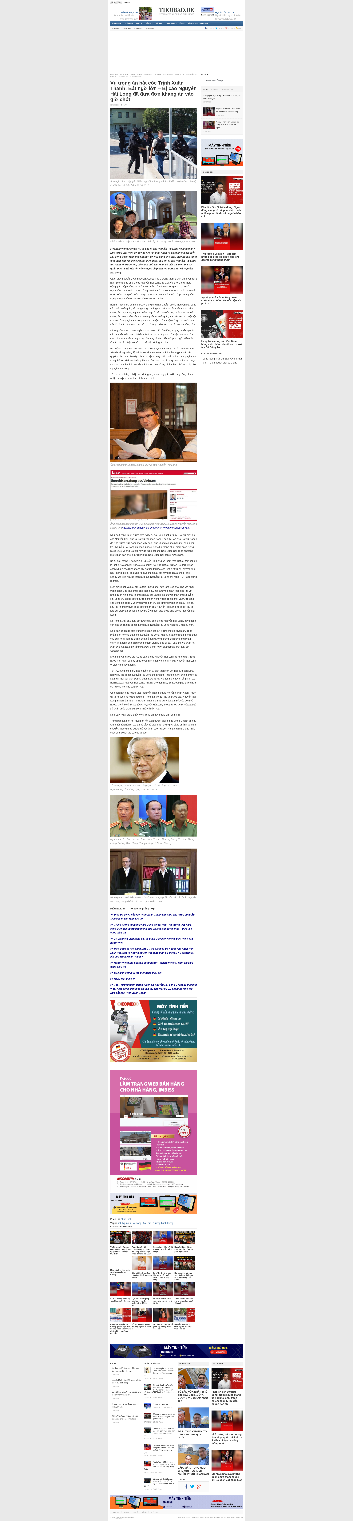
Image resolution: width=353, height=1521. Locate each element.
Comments (224, 89)
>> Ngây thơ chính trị (123, 979)
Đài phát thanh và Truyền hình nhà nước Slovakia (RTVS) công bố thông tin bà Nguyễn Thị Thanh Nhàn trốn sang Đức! (159, 1390)
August (124, 74)
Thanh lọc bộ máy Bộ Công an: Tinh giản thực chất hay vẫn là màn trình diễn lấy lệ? (159, 1432)
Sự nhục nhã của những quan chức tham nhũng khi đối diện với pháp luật (221, 300)
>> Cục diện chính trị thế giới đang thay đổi (135, 972)
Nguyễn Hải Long (131, 1223)
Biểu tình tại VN (129, 12)
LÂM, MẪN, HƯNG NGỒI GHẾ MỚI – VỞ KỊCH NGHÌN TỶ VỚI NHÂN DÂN (193, 1470)
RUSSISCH (138, 28)
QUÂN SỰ (154, 1512)
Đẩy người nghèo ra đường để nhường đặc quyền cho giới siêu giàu (164, 1416)
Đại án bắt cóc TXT (225, 12)
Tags (232, 89)
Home (112, 74)
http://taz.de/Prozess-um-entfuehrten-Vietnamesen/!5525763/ (155, 527)
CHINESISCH (150, 28)
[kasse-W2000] (153, 1191)
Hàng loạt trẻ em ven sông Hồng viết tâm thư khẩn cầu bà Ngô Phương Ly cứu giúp (159, 1448)
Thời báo (118, 1517)
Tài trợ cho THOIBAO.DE (198, 23)
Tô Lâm (147, 1223)
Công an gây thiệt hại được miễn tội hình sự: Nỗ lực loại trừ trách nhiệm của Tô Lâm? (159, 1482)
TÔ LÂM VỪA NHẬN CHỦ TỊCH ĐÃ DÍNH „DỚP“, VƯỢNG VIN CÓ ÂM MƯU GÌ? (193, 1396)
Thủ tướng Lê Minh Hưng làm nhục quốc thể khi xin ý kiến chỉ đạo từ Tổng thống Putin (220, 256)
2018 (117, 74)
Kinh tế (139, 23)
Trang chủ (116, 23)
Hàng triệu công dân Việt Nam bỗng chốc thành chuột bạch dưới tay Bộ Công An (221, 344)
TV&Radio (171, 23)
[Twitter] (193, 1487)
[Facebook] (187, 1487)
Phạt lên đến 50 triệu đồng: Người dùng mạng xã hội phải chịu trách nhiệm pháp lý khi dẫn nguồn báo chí (221, 212)
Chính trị (129, 23)
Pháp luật (159, 23)
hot (119, 1223)
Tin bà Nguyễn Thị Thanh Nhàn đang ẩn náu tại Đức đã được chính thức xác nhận (159, 1372)
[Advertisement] (176, 52)
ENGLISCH (116, 28)
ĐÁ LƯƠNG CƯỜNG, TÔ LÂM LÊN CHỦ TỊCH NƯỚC (192, 1434)
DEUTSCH (127, 28)
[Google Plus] (200, 1487)
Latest (206, 89)
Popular (215, 89)
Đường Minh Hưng (163, 1223)
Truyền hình (185, 1364)
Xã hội (148, 23)
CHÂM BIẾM (208, 172)
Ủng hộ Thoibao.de (137, 2)
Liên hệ (181, 23)
